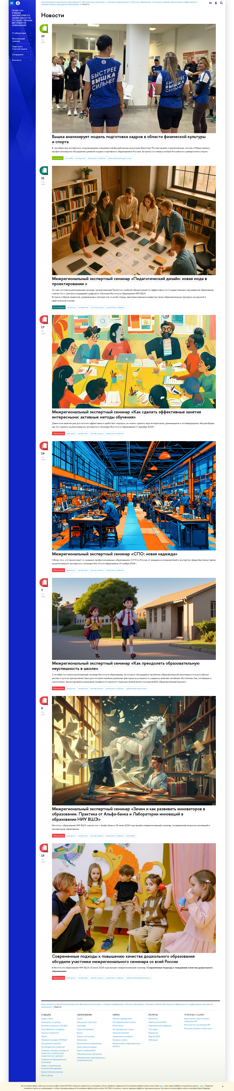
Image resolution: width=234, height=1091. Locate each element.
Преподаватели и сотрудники (52, 1029)
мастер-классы (97, 307)
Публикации (153, 1040)
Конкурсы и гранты (120, 1040)
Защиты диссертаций (121, 1033)
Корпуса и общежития (50, 1033)
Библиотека (153, 1018)
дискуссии (71, 307)
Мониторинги (118, 1025)
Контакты (16, 60)
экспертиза (80, 158)
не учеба (69, 158)
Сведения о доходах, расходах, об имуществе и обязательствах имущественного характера (54, 1053)
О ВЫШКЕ (46, 1014)
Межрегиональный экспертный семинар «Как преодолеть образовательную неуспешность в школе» (126, 665)
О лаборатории (19, 33)
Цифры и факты (47, 1018)
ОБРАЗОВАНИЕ (84, 1014)
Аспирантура (82, 1040)
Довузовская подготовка (87, 1022)
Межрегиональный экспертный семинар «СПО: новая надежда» (115, 554)
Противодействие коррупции (53, 1047)
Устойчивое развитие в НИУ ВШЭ (54, 1025)
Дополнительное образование (89, 1043)
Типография (153, 1029)
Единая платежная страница (52, 1072)
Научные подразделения (113, 1004)
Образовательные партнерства (89, 1054)
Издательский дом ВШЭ (157, 1022)
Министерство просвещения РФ (197, 1025)
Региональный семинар (18, 39)
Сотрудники (17, 54)
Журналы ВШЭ (154, 1036)
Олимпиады (81, 1025)
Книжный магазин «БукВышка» (159, 1025)
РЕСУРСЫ (153, 1014)
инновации (130, 835)
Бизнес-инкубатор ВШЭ (86, 1050)
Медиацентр (153, 1033)
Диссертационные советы (123, 1029)
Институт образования (135, 1004)
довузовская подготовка (136, 688)
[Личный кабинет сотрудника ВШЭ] (216, 3)
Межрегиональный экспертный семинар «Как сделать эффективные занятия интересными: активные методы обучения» (126, 414)
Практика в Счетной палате (19, 47)
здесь (162, 1086)
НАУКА (116, 1014)
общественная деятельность (138, 978)
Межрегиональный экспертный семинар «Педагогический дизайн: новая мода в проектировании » (129, 281)
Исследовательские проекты (124, 1022)
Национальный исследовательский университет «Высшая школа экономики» (71, 1004)
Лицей (79, 1018)
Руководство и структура (51, 1022)
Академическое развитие (123, 1036)
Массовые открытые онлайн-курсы (198, 1028)
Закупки (44, 1036)
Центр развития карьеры (87, 1047)
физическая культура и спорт (120, 158)
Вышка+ (80, 1033)
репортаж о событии (96, 158)
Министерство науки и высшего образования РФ (196, 1019)
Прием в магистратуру (86, 1036)
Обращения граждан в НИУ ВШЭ (54, 1040)
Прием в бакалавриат (85, 1029)
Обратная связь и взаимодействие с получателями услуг (91, 1058)
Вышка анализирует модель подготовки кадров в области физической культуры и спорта (129, 139)
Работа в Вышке (47, 1075)
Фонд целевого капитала (51, 1043)
